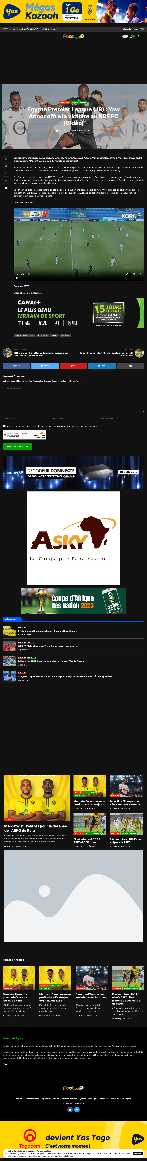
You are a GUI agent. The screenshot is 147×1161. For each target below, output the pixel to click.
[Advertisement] (73, 63)
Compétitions (33, 1099)
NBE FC (54, 335)
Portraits (115, 1099)
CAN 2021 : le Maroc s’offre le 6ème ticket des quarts (47, 646)
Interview (103, 1099)
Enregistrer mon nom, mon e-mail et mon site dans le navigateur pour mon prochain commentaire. (51, 426)
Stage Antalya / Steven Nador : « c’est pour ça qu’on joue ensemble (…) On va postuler (65, 676)
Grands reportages (88, 1099)
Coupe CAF (90, 792)
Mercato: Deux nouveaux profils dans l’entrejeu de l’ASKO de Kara (90, 803)
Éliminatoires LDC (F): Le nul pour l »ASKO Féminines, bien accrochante (125, 841)
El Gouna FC (42, 335)
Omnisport (126, 1099)
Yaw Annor (65, 335)
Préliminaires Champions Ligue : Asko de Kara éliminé (47, 631)
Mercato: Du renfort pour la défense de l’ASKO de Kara (16, 997)
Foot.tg (63, 130)
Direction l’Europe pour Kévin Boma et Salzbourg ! (126, 803)
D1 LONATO (79, 795)
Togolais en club (79, 102)
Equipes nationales (50, 1099)
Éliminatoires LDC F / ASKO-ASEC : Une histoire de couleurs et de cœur (88, 841)
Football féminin (92, 833)
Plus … (6, 1064)
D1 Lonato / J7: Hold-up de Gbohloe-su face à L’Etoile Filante (51, 661)
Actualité (65, 102)
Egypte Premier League (25, 335)
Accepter (138, 1153)
